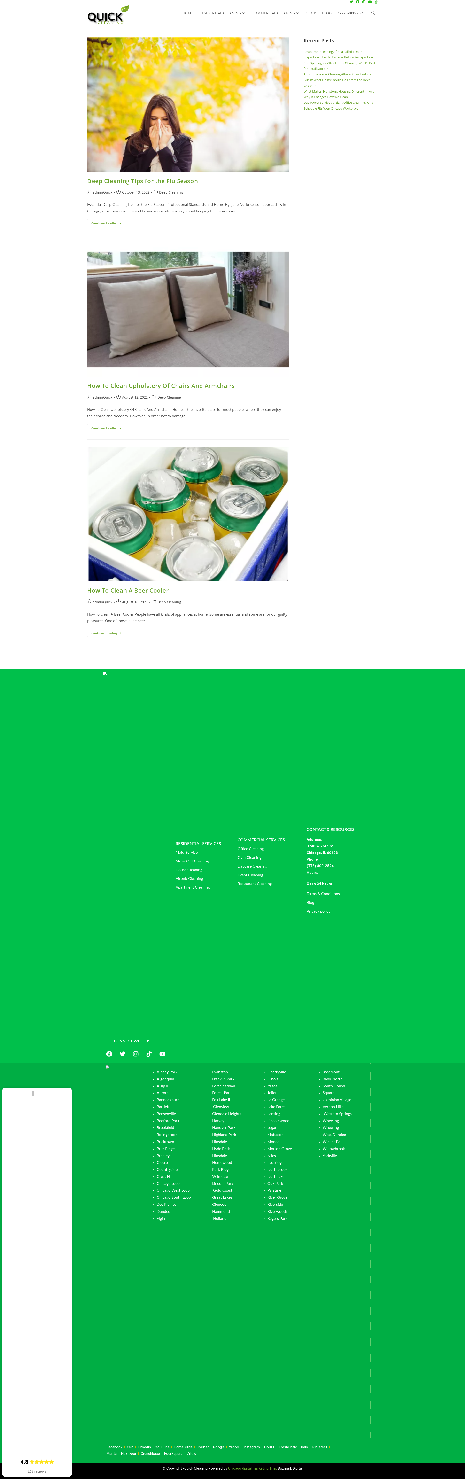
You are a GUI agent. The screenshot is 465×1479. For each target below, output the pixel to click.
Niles (271, 1156)
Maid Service (187, 852)
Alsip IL (163, 1086)
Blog (310, 903)
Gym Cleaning (249, 858)
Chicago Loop (168, 1184)
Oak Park (275, 1184)
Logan (272, 1128)
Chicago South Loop (174, 1197)
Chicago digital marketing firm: (253, 1468)
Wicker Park (333, 1142)
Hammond (221, 1211)
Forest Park (222, 1093)
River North (332, 1079)
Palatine (274, 1190)
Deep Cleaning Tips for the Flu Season (142, 181)
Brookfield (165, 1128)
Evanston (220, 1072)
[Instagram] (136, 1054)
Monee (273, 1142)
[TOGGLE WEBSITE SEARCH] (373, 13)
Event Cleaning (250, 875)
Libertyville (276, 1072)
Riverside (275, 1204)
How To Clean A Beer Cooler (128, 590)
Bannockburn (168, 1100)
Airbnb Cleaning (189, 879)
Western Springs (338, 1114)
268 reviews (37, 1471)
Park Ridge (221, 1170)
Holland (219, 1219)
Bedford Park (168, 1121)
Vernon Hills (333, 1107)
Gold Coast (222, 1190)
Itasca (272, 1086)
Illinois (272, 1079)
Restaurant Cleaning (255, 884)
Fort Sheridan (223, 1086)
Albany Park (167, 1072)
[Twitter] (122, 1054)
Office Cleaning (251, 849)
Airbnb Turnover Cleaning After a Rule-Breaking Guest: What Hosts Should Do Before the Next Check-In (337, 80)
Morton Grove (279, 1149)
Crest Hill (165, 1177)
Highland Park (224, 1135)
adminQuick (102, 192)
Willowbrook (334, 1149)
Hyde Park (221, 1149)
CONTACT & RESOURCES (330, 830)
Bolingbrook (167, 1135)
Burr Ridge (166, 1149)
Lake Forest (277, 1107)
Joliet (272, 1093)
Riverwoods (277, 1211)
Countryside (167, 1170)
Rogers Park (277, 1219)
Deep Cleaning (171, 192)
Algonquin (165, 1079)
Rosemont (331, 1072)
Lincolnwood (278, 1121)
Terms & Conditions (323, 894)
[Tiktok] (149, 1054)
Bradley (163, 1156)
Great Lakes (222, 1197)
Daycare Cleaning (252, 866)
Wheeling (331, 1121)
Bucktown (165, 1142)
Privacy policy (318, 911)
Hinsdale (219, 1142)
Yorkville (330, 1156)
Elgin (161, 1219)
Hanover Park (223, 1128)
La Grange (276, 1100)
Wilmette (220, 1177)
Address (314, 839)
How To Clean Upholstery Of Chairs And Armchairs (161, 386)
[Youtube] (162, 1054)
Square (328, 1093)
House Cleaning (189, 870)
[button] (338, 884)
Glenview (220, 1107)
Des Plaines (166, 1204)
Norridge (275, 1163)
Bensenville (166, 1114)
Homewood (222, 1163)
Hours (312, 872)
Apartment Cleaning (193, 887)
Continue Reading (108, 222)
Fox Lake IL (221, 1100)
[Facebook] (109, 1054)
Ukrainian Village (337, 1100)
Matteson (275, 1135)
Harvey (218, 1121)
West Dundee (334, 1135)
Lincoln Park (222, 1184)
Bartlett (163, 1107)
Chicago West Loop (173, 1190)
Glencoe (219, 1204)
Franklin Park (223, 1079)
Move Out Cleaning (192, 861)
